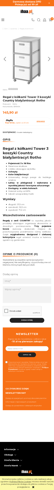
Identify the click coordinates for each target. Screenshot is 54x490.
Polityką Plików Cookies (20, 481)
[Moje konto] (44, 20)
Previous (5, 59)
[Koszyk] (50, 20)
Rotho (15, 104)
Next (49, 59)
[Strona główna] (27, 12)
